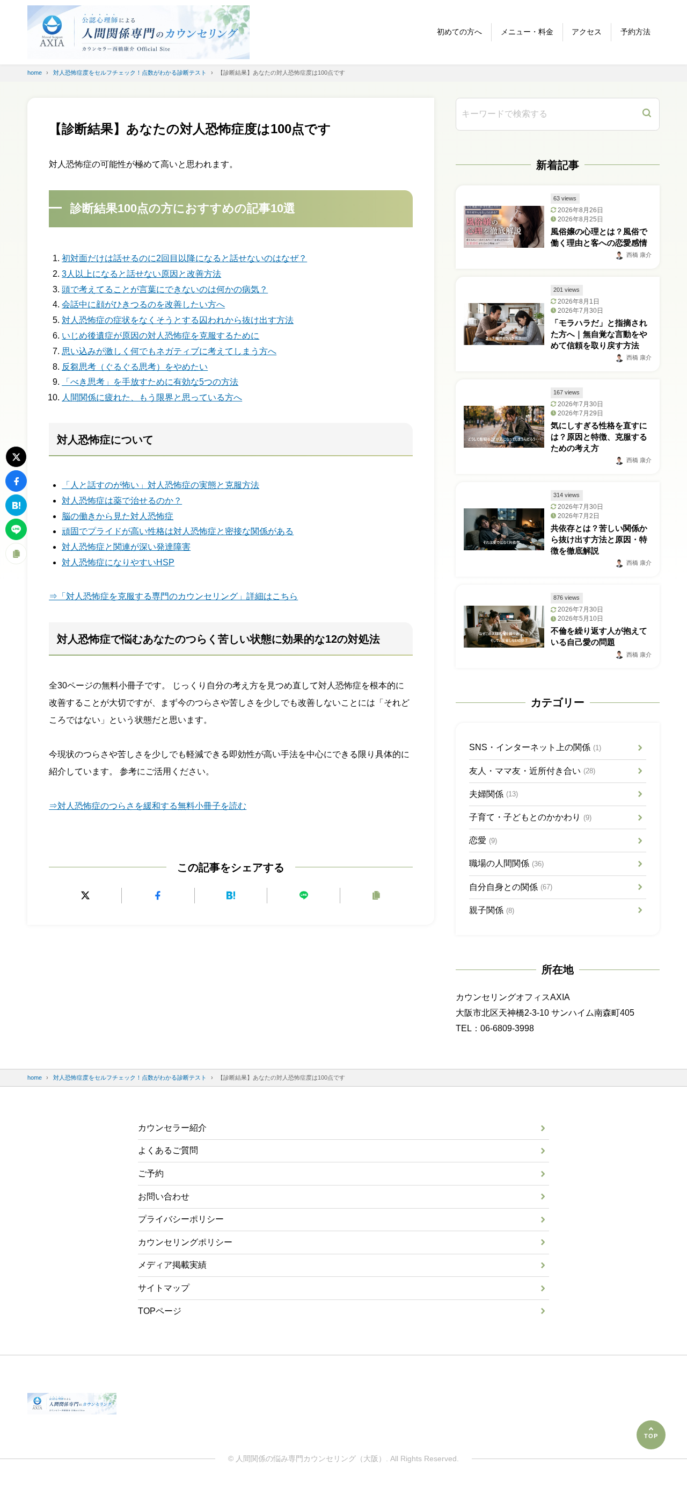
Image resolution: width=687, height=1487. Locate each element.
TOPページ (159, 1311)
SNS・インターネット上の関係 (535, 747)
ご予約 (151, 1173)
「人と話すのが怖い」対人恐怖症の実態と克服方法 (160, 485)
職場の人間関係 (506, 863)
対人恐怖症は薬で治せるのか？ (122, 500)
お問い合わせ (163, 1196)
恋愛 (483, 840)
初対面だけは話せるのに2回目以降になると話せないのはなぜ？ (184, 258)
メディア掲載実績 (172, 1264)
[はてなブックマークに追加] (231, 895)
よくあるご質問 (168, 1150)
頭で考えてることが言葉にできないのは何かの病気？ (165, 289)
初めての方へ (459, 31)
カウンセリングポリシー (185, 1242)
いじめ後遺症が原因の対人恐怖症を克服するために (160, 335)
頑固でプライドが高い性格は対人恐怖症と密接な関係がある (178, 531)
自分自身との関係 (510, 887)
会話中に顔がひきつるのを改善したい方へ (143, 304)
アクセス (587, 31)
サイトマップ (163, 1287)
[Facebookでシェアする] (158, 895)
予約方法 (635, 31)
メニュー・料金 (527, 31)
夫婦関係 (493, 794)
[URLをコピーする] (376, 895)
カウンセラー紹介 (172, 1127)
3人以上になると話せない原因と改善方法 (141, 273)
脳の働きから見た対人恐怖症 (117, 516)
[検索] (646, 114)
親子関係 (491, 910)
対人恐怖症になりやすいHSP (118, 562)
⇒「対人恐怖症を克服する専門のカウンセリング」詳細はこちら (173, 596)
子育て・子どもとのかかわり (530, 817)
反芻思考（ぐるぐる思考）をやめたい (135, 366)
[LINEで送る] (303, 895)
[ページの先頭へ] (651, 1434)
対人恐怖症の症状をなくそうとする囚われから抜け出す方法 (178, 320)
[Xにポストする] (85, 895)
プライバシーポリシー (181, 1219)
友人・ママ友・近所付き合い (532, 770)
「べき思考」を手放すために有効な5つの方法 (150, 381)
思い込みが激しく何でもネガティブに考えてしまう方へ (169, 351)
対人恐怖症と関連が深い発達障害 (126, 546)
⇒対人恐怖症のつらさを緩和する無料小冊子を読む (147, 805)
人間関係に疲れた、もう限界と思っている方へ (152, 397)
